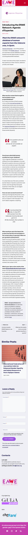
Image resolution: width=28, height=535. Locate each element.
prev (3, 362)
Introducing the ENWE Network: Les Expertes (7, 328)
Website (5, 430)
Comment (6, 397)
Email (5, 423)
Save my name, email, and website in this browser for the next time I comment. (13, 434)
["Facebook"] (7, 531)
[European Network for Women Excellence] (8, 3)
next (24, 362)
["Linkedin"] (20, 531)
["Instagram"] (11, 531)
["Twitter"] (16, 531)
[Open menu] (24, 3)
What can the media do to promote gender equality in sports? (21, 329)
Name (5, 417)
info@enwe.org (17, 465)
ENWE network (15, 50)
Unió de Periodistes (15, 103)
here (10, 317)
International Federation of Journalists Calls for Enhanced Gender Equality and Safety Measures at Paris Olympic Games (13, 368)
